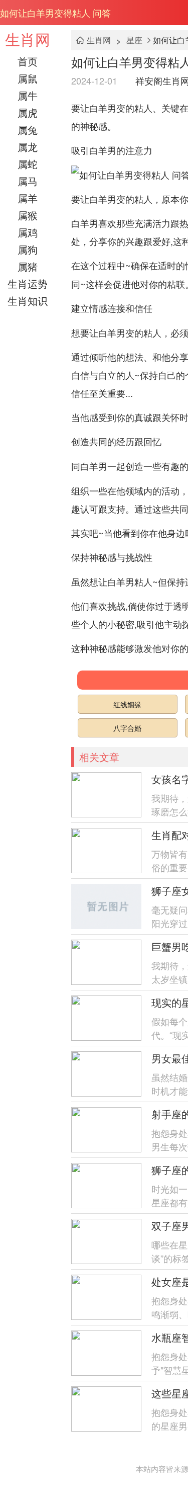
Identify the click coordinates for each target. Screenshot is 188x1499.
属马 (28, 181)
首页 (28, 61)
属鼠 (28, 78)
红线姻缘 (127, 704)
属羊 (28, 198)
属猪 (28, 266)
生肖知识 (28, 300)
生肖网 (27, 39)
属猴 (28, 215)
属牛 (28, 95)
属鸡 (28, 232)
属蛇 (28, 163)
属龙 (28, 146)
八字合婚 (127, 728)
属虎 (28, 112)
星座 (134, 40)
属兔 (28, 129)
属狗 (28, 249)
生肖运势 (28, 283)
